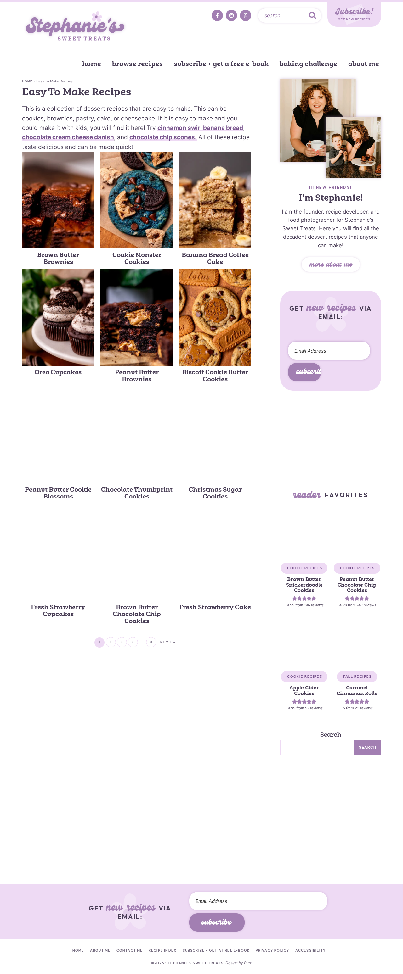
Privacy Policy (273, 950)
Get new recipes (354, 14)
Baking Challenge (308, 64)
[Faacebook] (217, 15)
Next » (168, 642)
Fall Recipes (357, 676)
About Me (363, 64)
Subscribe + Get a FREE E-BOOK (221, 64)
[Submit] (312, 15)
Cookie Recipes (304, 568)
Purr (247, 962)
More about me (330, 265)
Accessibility (310, 950)
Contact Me (129, 950)
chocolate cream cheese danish (68, 137)
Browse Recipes (137, 64)
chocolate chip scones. (163, 137)
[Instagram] (231, 15)
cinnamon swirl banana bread (200, 127)
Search (330, 734)
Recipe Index (163, 950)
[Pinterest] (245, 15)
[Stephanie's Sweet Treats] (75, 27)
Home (91, 64)
